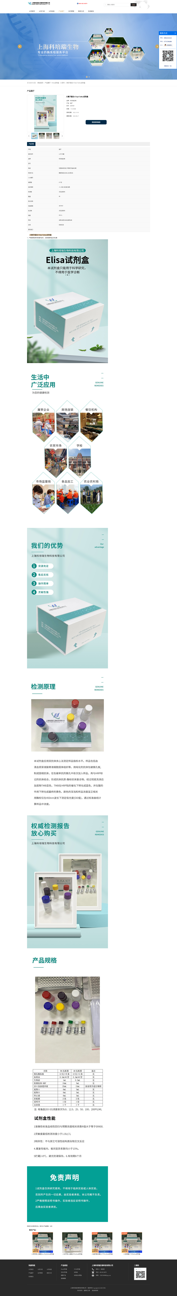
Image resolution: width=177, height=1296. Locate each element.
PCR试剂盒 (77, 1269)
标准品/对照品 (78, 1275)
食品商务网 (95, 1290)
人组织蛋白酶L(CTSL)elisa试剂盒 (102, 1254)
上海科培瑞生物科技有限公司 (78, 1288)
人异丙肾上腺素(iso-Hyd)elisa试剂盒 (42, 1254)
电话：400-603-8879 (101, 1272)
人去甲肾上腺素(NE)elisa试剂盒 (72, 1254)
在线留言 (91, 11)
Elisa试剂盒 (55, 83)
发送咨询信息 (96, 122)
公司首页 (32, 11)
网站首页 (40, 83)
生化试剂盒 (64, 1272)
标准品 (76, 1272)
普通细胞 (63, 1278)
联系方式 (81, 11)
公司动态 (51, 11)
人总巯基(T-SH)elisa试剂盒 (131, 1254)
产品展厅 (61, 11)
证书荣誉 (71, 11)
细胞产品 (63, 1275)
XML (104, 1288)
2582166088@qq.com (105, 1275)
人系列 (62, 83)
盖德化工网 (87, 1290)
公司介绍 (42, 11)
